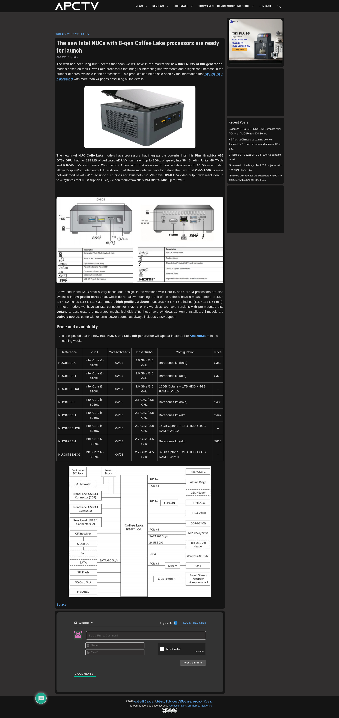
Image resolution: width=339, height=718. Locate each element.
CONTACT (265, 6)
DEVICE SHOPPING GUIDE (233, 6)
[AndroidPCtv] (77, 6)
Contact (208, 701)
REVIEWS (158, 6)
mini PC (85, 33)
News (75, 33)
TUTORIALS (180, 6)
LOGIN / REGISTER (194, 622)
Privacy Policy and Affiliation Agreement (179, 701)
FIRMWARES (206, 6)
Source (61, 604)
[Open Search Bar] (279, 6)
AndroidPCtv (62, 33)
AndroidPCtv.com (144, 701)
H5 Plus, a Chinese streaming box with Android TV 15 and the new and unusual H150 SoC (255, 144)
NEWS (139, 6)
